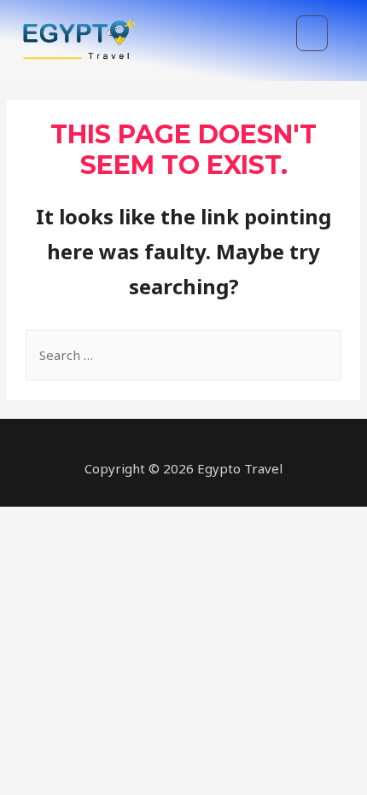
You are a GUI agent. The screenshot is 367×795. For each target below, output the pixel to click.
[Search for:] (183, 354)
